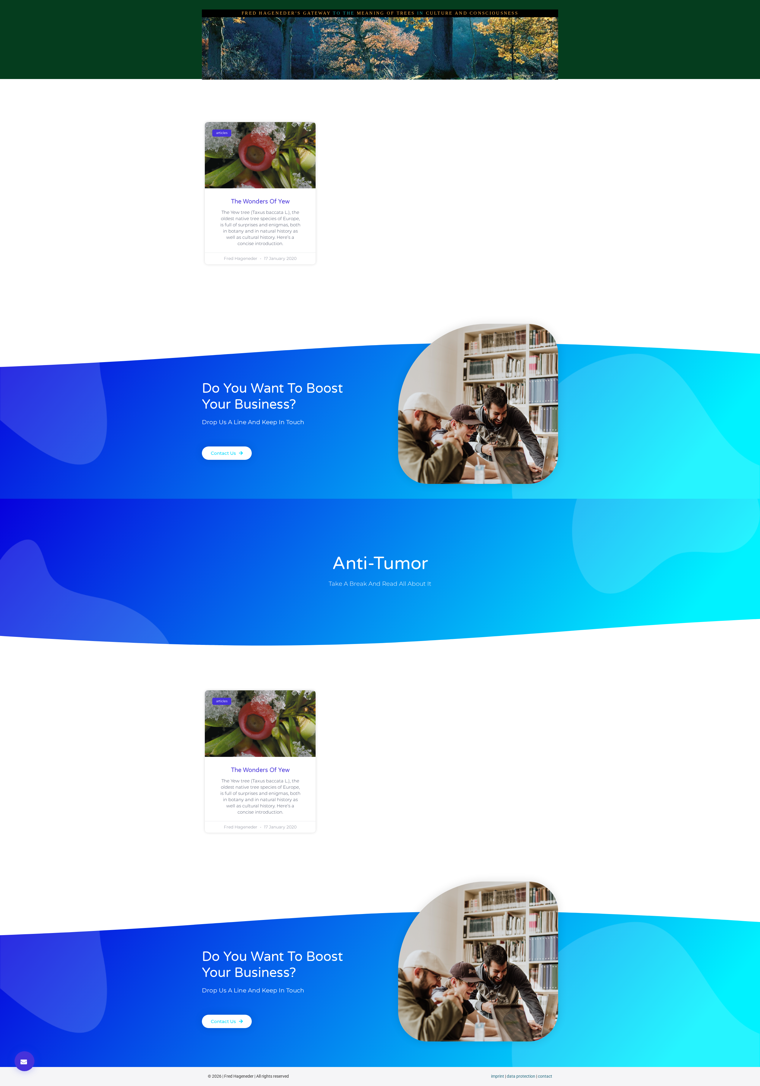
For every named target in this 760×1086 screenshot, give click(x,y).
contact (545, 1076)
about (293, 85)
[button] (24, 1061)
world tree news (392, 85)
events (489, 85)
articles (354, 85)
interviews (322, 85)
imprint (497, 1076)
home (269, 85)
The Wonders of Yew (260, 201)
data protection (521, 1076)
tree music (458, 85)
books (428, 85)
